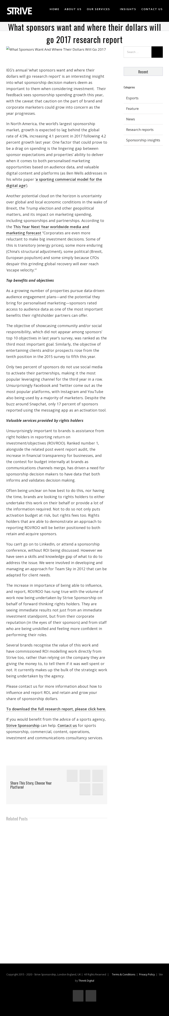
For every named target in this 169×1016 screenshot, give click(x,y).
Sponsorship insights (143, 140)
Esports (132, 98)
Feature (132, 108)
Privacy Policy (147, 974)
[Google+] (85, 789)
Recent (143, 71)
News (130, 119)
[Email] (97, 789)
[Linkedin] (72, 775)
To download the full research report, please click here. (56, 708)
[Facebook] (97, 775)
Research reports (140, 129)
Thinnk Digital (86, 980)
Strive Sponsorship (23, 725)
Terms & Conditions (123, 974)
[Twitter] (85, 775)
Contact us (67, 725)
